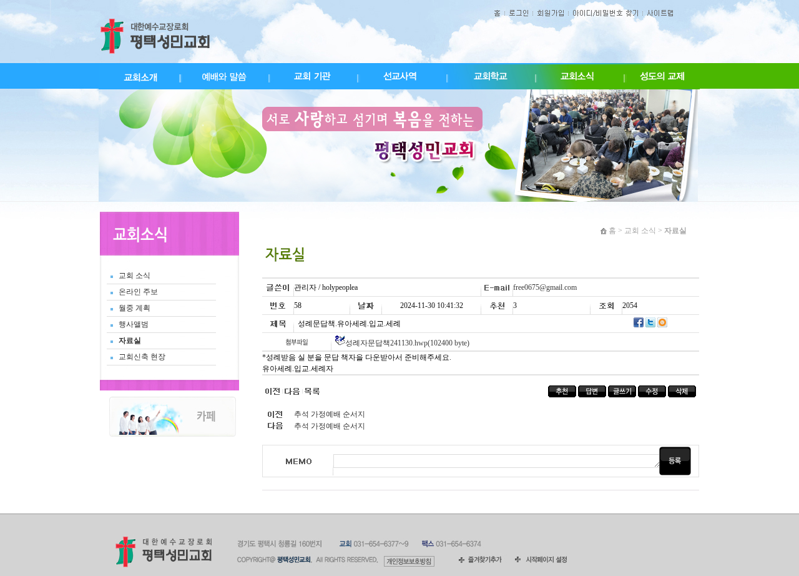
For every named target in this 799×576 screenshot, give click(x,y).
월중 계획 (134, 308)
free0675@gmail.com (545, 287)
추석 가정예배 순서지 (329, 414)
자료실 (130, 340)
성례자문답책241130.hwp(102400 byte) (407, 343)
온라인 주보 (138, 291)
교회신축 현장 (142, 356)
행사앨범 (134, 324)
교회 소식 (134, 275)
